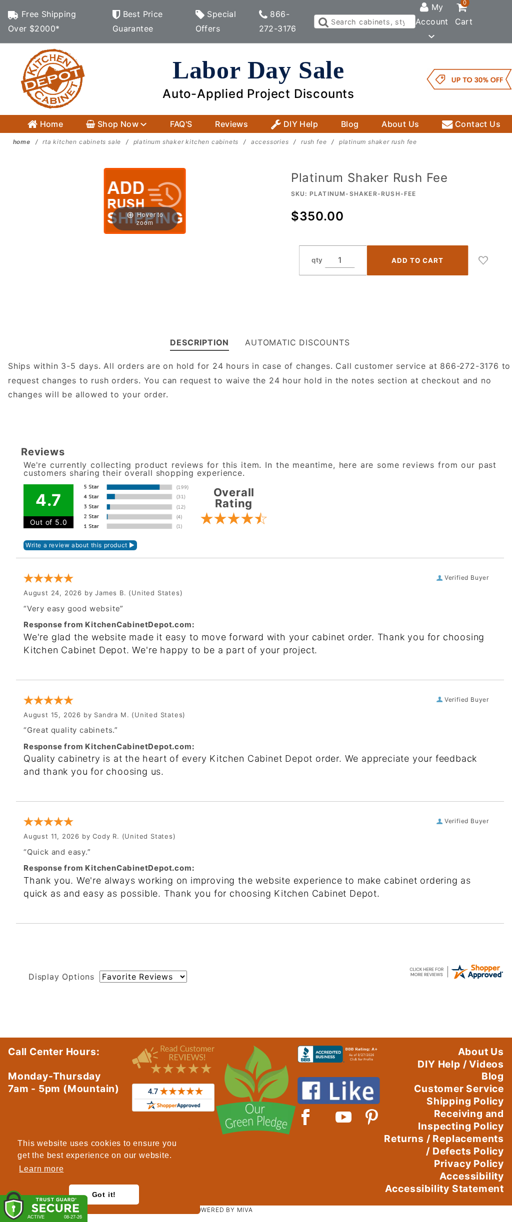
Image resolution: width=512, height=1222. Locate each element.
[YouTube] (344, 1117)
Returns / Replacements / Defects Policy (444, 1145)
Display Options (61, 977)
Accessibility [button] (472, 1176)
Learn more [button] (41, 1169)
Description (199, 342)
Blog (350, 124)
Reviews (231, 124)
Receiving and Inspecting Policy (461, 1120)
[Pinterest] (372, 1117)
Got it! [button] (104, 1195)
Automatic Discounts (297, 342)
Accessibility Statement (444, 1189)
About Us (400, 124)
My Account (432, 14)
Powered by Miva (222, 1210)
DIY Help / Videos (461, 1064)
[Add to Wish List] (483, 260)
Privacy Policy (469, 1164)
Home (50, 124)
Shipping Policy (465, 1101)
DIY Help (299, 124)
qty (317, 260)
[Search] (322, 21)
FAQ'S (181, 124)
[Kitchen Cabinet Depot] (53, 78)
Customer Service (459, 1089)
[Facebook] (306, 1117)
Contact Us (476, 124)
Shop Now (117, 124)
